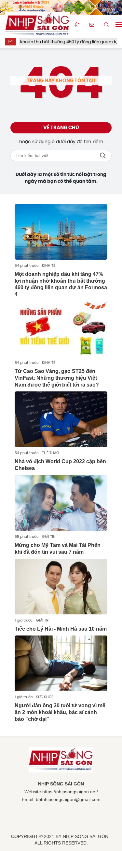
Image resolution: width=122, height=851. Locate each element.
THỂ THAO (50, 452)
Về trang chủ (61, 127)
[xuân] (61, 7)
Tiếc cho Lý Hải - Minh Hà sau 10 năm (61, 629)
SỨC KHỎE (45, 697)
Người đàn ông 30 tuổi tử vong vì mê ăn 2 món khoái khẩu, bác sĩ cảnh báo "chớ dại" (60, 712)
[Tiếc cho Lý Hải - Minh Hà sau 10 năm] (61, 586)
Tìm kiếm (103, 155)
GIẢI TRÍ (48, 536)
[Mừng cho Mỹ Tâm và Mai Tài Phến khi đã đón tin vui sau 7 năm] (61, 503)
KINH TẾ (48, 265)
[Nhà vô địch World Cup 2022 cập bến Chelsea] (61, 419)
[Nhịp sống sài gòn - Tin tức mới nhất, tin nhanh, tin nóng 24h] (37, 24)
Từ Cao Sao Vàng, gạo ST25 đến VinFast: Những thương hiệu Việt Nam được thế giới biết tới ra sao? (57, 378)
